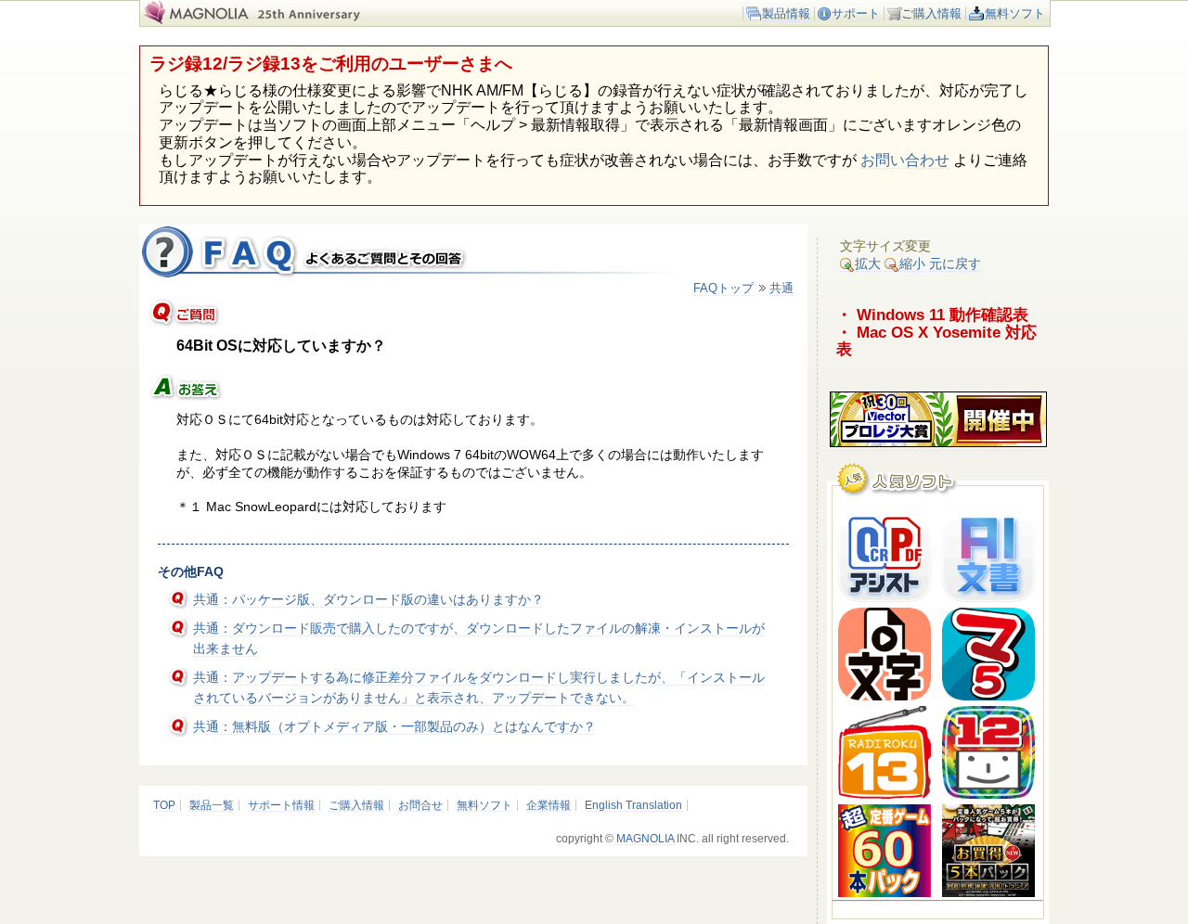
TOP (164, 805)
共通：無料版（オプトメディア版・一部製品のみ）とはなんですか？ (394, 726)
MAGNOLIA (645, 838)
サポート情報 (281, 805)
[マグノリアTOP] (194, 20)
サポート (856, 13)
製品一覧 (211, 805)
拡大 (868, 263)
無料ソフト (1015, 13)
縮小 (912, 263)
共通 (781, 288)
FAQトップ (723, 288)
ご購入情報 (931, 13)
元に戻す (955, 263)
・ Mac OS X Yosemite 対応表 (936, 341)
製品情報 (786, 13)
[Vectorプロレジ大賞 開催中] (938, 443)
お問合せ (420, 805)
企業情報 (548, 805)
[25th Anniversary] (320, 20)
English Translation (633, 805)
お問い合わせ (904, 160)
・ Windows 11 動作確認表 (932, 314)
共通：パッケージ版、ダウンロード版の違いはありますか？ (368, 599)
